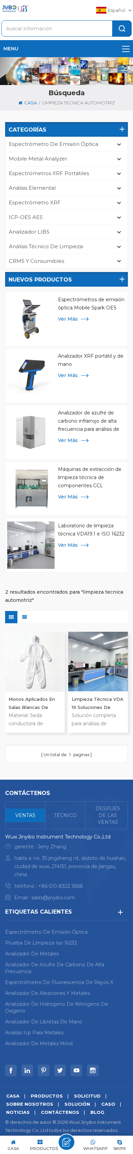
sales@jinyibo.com (53, 898)
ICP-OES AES (26, 217)
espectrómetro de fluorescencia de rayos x (59, 982)
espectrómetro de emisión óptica (53, 144)
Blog (97, 1112)
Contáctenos (60, 1112)
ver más (68, 319)
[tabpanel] (66, 869)
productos (47, 1096)
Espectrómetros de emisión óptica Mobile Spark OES (91, 303)
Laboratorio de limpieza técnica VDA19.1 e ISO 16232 (91, 530)
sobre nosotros (29, 1104)
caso (108, 1104)
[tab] (25, 815)
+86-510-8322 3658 (60, 886)
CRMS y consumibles (36, 261)
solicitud (87, 1096)
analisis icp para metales (34, 1033)
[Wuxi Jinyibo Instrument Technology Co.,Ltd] (15, 8)
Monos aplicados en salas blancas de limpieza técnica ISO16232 (32, 703)
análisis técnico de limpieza (46, 246)
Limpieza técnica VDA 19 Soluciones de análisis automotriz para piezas (97, 703)
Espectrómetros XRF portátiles (49, 173)
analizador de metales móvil (39, 1043)
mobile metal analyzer (38, 158)
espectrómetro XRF (35, 202)
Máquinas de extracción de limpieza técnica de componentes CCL (89, 477)
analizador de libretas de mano (43, 1022)
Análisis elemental (32, 188)
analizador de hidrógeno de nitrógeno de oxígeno (56, 1007)
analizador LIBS (29, 231)
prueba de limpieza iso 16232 (41, 943)
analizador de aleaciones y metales (47, 993)
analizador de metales (32, 954)
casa (30, 102)
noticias (18, 1112)
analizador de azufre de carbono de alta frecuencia (54, 968)
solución (77, 1104)
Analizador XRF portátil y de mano (90, 360)
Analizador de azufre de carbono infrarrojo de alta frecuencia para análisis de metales (88, 421)
